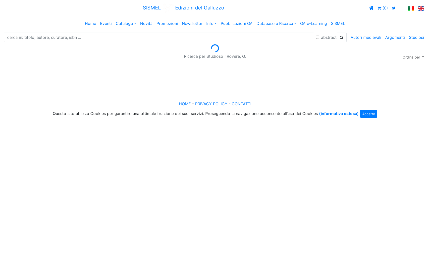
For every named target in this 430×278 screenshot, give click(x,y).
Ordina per (412, 57)
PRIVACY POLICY (211, 103)
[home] (371, 8)
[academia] (402, 8)
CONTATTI (241, 103)
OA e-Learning (313, 23)
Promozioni (167, 23)
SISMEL (338, 23)
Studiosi (416, 37)
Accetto (368, 114)
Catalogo (124, 23)
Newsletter (192, 23)
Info (210, 23)
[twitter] (394, 8)
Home (90, 23)
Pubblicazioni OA (237, 23)
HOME (185, 103)
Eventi (106, 23)
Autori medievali (366, 37)
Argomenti (395, 37)
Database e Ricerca (275, 23)
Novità (146, 23)
